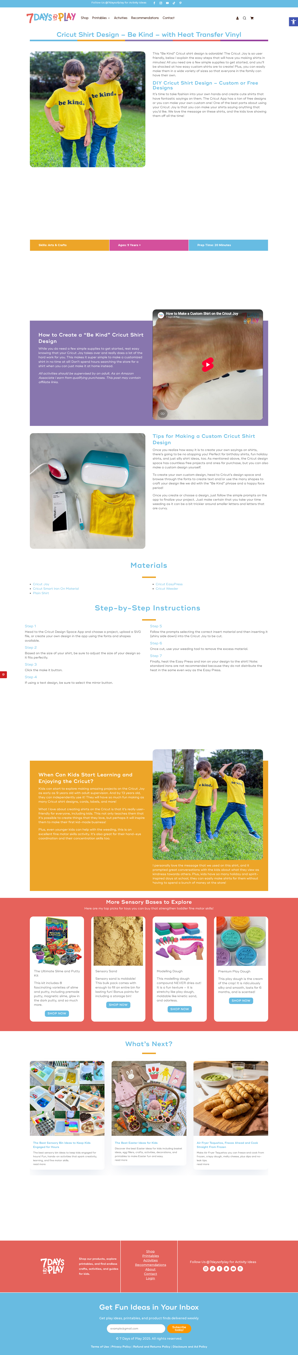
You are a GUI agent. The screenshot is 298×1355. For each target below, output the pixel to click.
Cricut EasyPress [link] (169, 584)
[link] (293, 21)
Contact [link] (169, 18)
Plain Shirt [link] (41, 593)
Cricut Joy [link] (41, 584)
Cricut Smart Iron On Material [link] (56, 589)
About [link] (150, 1269)
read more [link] (39, 1164)
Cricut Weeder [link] (167, 589)
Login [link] (150, 1278)
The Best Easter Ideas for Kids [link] (136, 1143)
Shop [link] (84, 18)
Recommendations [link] (145, 18)
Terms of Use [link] (100, 1346)
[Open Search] (244, 18)
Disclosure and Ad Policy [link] (190, 1346)
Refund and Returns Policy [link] (151, 1346)
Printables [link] (99, 18)
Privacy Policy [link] (121, 1346)
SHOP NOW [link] (57, 1013)
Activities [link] (120, 18)
